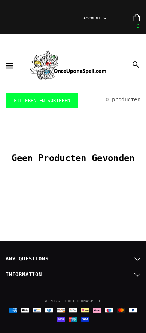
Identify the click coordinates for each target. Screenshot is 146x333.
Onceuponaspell (83, 301)
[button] (135, 64)
